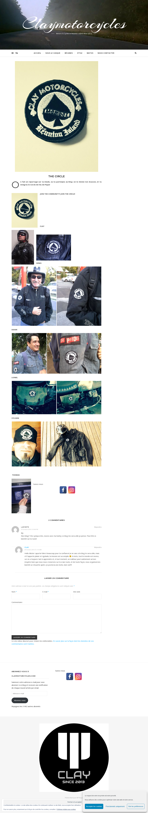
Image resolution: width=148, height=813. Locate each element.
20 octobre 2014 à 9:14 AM (33, 550)
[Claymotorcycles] (74, 757)
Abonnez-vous (20, 700)
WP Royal (79, 798)
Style (79, 53)
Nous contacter (106, 53)
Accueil (37, 53)
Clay (27, 547)
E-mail (45, 592)
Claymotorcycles (74, 23)
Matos (90, 53)
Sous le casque (52, 53)
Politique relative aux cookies (66, 809)
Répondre (98, 527)
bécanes (69, 53)
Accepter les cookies (94, 806)
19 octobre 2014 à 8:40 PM (29, 529)
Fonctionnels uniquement (115, 806)
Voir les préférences (135, 806)
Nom (14, 592)
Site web (76, 592)
